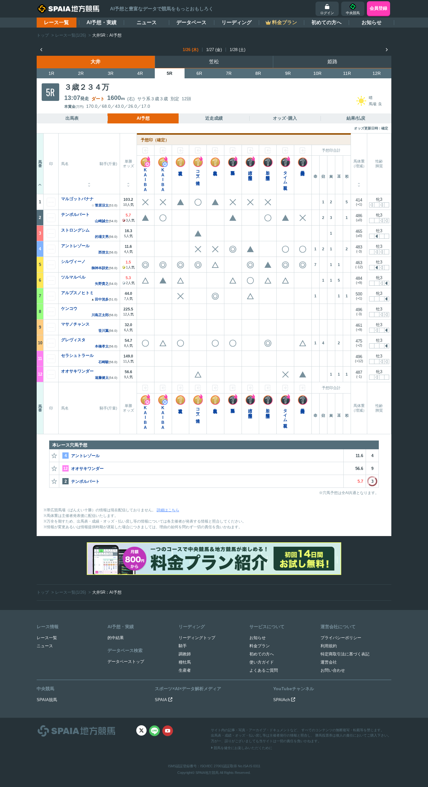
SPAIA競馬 (47, 699)
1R (51, 73)
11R (347, 73)
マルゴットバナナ (77, 199)
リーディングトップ (197, 637)
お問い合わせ (333, 670)
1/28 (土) (237, 49)
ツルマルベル (73, 277)
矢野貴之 (102, 283)
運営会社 (329, 662)
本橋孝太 (102, 346)
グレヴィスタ (73, 340)
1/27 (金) (214, 49)
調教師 (185, 654)
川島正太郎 (100, 315)
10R (317, 73)
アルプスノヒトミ (77, 293)
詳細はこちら (168, 510)
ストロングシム (75, 230)
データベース (191, 22)
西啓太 (103, 252)
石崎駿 (103, 362)
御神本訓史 (100, 268)
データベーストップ (125, 661)
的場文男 (102, 236)
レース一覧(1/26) (70, 35)
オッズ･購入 (285, 118)
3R (110, 73)
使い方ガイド (261, 662)
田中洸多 (102, 299)
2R (81, 73)
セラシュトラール (77, 355)
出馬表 (72, 118)
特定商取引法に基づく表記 (345, 654)
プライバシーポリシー (341, 637)
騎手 (183, 646)
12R (377, 73)
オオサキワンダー (77, 371)
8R (258, 73)
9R (288, 73)
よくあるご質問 (263, 670)
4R (140, 73)
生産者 (185, 670)
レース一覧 (56, 22)
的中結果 (115, 637)
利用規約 (329, 646)
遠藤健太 (102, 377)
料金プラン (259, 646)
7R (229, 73)
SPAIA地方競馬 (207, 772)
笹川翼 (103, 330)
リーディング (237, 22)
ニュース (147, 22)
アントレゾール (75, 246)
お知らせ (372, 22)
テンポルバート (75, 214)
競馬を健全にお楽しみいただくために (242, 748)
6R (199, 73)
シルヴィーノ (73, 261)
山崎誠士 (102, 221)
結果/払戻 (356, 118)
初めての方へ (326, 22)
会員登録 (378, 8)
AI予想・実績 (101, 22)
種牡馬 (185, 662)
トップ (43, 35)
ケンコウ (69, 308)
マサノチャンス (75, 324)
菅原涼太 (102, 205)
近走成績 (214, 118)
